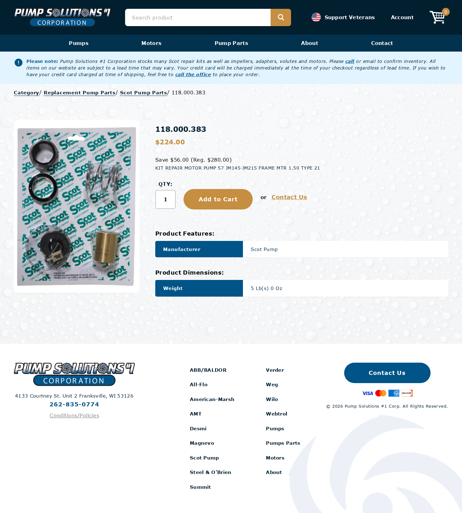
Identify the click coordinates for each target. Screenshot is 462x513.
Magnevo (202, 443)
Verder (275, 370)
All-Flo (198, 384)
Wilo (272, 399)
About (309, 43)
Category (26, 92)
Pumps (79, 43)
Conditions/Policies (74, 415)
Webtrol (276, 413)
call (350, 61)
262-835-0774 (74, 404)
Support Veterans (350, 17)
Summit (200, 487)
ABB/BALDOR (208, 370)
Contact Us (289, 196)
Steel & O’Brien (211, 472)
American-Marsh (212, 399)
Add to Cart (218, 199)
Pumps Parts (283, 443)
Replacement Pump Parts (80, 92)
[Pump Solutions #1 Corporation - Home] (62, 17)
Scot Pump (204, 457)
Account (402, 17)
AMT (195, 413)
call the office (193, 74)
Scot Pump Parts (143, 92)
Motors (151, 43)
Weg (272, 384)
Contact (382, 43)
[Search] (281, 17)
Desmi (198, 428)
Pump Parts (231, 43)
